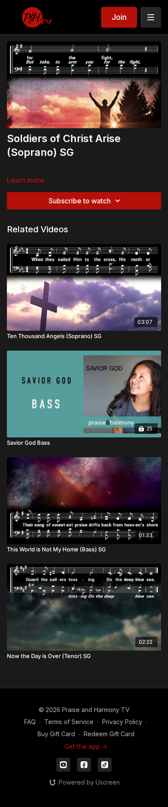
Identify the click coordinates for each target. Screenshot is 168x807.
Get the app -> (85, 746)
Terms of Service (68, 721)
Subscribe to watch (80, 200)
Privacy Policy (122, 721)
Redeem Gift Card (109, 733)
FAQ (30, 721)
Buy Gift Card (56, 733)
